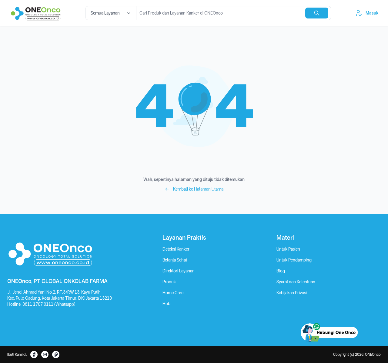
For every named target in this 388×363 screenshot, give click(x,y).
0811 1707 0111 (38, 304)
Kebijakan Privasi (291, 292)
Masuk (372, 13)
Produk (169, 281)
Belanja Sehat (174, 260)
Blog (280, 270)
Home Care (172, 292)
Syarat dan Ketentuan (295, 281)
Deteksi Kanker (175, 249)
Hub (166, 303)
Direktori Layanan (178, 270)
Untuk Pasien (288, 249)
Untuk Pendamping (294, 260)
